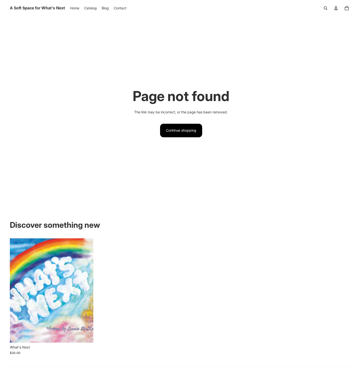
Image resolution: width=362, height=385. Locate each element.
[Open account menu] (335, 8)
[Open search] (325, 8)
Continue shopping (181, 130)
